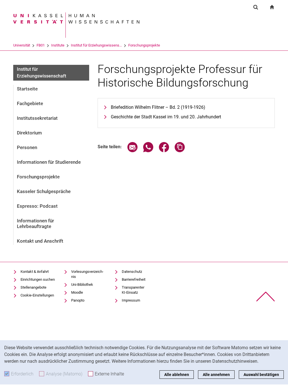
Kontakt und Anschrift (40, 241)
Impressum (131, 300)
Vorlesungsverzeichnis (87, 274)
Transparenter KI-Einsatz (133, 290)
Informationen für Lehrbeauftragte (35, 223)
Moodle (77, 292)
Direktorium (29, 133)
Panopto (77, 300)
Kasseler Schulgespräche (44, 191)
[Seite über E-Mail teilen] (132, 150)
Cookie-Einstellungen (37, 295)
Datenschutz (132, 271)
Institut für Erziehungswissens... (96, 45)
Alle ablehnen (176, 374)
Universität (21, 45)
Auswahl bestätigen (261, 374)
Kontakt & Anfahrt (35, 271)
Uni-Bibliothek (82, 284)
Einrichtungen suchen (38, 279)
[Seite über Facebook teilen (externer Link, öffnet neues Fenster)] (164, 150)
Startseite (27, 89)
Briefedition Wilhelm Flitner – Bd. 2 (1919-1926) (158, 107)
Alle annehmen (216, 374)
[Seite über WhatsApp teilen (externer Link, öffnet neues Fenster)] (148, 150)
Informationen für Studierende (49, 162)
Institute (57, 45)
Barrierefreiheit (133, 279)
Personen (27, 147)
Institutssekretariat (37, 118)
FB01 (41, 45)
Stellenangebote (33, 287)
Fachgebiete (30, 103)
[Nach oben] (265, 297)
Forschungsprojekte (144, 45)
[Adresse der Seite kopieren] (180, 150)
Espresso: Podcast (37, 206)
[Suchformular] (255, 7)
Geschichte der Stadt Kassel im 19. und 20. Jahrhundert (166, 117)
